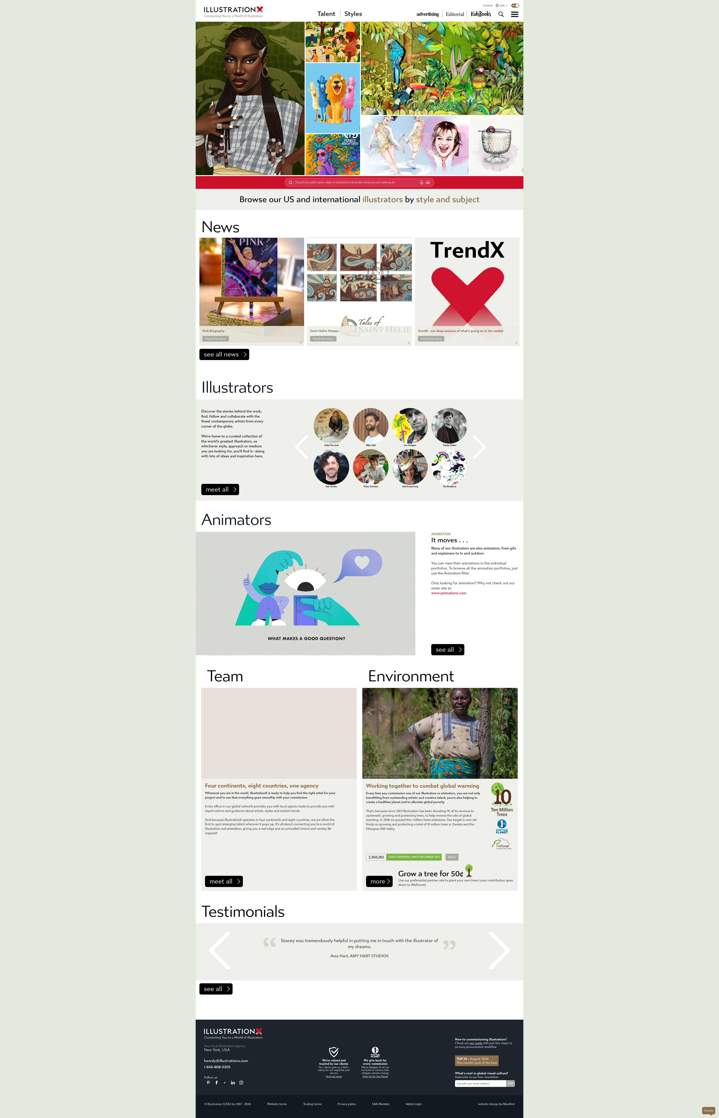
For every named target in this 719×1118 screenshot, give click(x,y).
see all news (221, 354)
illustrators (382, 199)
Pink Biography (213, 331)
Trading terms (312, 1104)
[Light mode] (515, 6)
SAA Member (381, 1104)
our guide (476, 1043)
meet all (217, 489)
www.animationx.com (448, 593)
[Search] (501, 14)
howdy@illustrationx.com (226, 1061)
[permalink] (301, 343)
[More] (514, 14)
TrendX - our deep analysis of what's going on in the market (460, 331)
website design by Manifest (496, 1104)
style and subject (448, 199)
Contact (488, 5)
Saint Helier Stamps (324, 331)
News (220, 227)
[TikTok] (225, 1083)
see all (445, 649)
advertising (428, 13)
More (452, 857)
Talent (326, 14)
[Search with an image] (427, 182)
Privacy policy (347, 1104)
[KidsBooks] (481, 13)
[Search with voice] (421, 182)
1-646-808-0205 (217, 1067)
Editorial (455, 13)
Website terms (277, 1104)
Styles (353, 14)
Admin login (414, 1104)
